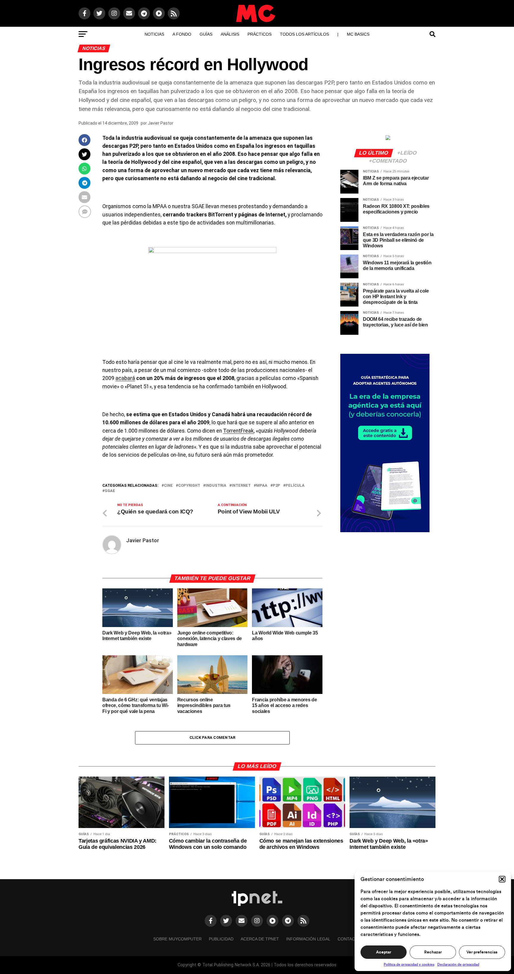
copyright (189, 486)
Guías (206, 34)
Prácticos (259, 34)
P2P (276, 486)
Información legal (308, 939)
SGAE (110, 491)
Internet (241, 486)
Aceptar (383, 952)
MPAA (261, 486)
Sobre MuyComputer (177, 939)
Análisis (230, 34)
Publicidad (221, 939)
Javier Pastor (160, 123)
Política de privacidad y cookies (409, 964)
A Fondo (182, 34)
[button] (502, 879)
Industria (216, 486)
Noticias (154, 34)
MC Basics (358, 34)
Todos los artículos (304, 34)
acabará (125, 378)
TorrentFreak (238, 431)
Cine (168, 486)
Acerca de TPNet (260, 939)
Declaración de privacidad (458, 964)
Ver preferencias (481, 952)
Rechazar (433, 952)
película (295, 486)
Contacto (349, 939)
